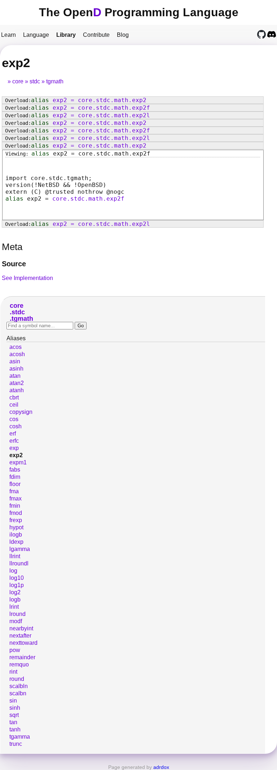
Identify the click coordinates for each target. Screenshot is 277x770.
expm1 (18, 462)
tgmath (54, 81)
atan (15, 376)
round (16, 679)
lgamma (19, 549)
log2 (15, 592)
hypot (16, 527)
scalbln (18, 686)
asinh (16, 369)
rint (13, 672)
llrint (14, 556)
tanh (15, 729)
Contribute (96, 35)
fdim (14, 477)
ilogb (15, 534)
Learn (8, 35)
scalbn (17, 693)
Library (66, 35)
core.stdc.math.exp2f (88, 198)
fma (14, 491)
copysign (20, 412)
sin (13, 700)
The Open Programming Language (138, 12)
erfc (14, 441)
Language (36, 35)
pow (14, 650)
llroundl (18, 563)
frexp (15, 520)
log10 (16, 578)
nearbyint (21, 628)
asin (14, 361)
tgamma (19, 737)
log (13, 571)
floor (15, 484)
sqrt (14, 715)
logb (15, 599)
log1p (16, 585)
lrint (14, 607)
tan (13, 722)
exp (14, 448)
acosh (17, 354)
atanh (16, 390)
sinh (14, 708)
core (17, 81)
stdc (35, 81)
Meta (12, 247)
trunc (15, 744)
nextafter (20, 636)
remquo (19, 664)
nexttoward (23, 643)
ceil (13, 405)
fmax (15, 498)
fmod (15, 513)
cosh (15, 426)
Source (14, 264)
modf (15, 621)
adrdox (161, 767)
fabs (14, 470)
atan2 (16, 383)
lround (17, 614)
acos (15, 347)
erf (12, 433)
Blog (123, 35)
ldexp (16, 542)
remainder (22, 657)
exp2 (16, 455)
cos (13, 419)
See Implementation (27, 278)
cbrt (14, 397)
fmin (14, 506)
